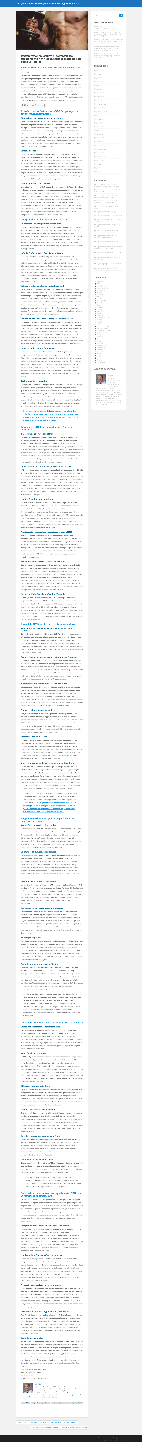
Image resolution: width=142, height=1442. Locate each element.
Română (100, 341)
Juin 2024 (99, 168)
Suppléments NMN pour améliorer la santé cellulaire (107, 258)
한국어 (99, 324)
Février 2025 (100, 138)
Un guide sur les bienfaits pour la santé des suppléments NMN (48, 3)
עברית (99, 313)
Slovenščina (101, 349)
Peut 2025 (99, 126)
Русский (100, 343)
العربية (99, 286)
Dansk (99, 299)
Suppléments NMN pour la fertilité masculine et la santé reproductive (106, 242)
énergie (33, 1403)
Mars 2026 (99, 89)
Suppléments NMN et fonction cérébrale (109, 215)
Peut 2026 (99, 81)
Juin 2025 (99, 123)
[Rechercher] (121, 15)
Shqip (99, 284)
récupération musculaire (63, 1403)
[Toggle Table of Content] (42, 105)
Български (101, 290)
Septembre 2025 (101, 111)
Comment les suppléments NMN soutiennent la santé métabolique (105, 201)
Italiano (100, 320)
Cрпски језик (102, 345)
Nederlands (101, 301)
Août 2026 (99, 70)
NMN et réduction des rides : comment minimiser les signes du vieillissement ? (106, 27)
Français (100, 307)
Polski (99, 337)
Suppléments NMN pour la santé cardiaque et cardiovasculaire (105, 236)
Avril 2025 (99, 130)
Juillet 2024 (99, 164)
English (100, 282)
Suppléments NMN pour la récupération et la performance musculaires (60, 67)
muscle (53, 1403)
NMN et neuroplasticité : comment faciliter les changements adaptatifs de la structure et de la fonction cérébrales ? (108, 41)
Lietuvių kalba (102, 328)
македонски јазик (104, 330)
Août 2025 (99, 115)
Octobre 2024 (100, 153)
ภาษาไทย (100, 358)
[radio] (22, 1375)
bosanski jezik (102, 288)
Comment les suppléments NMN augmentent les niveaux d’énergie (105, 196)
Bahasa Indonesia (103, 318)
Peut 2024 (99, 171)
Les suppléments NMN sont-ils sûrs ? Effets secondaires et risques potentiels (107, 185)
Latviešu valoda (103, 326)
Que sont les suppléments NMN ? (107, 268)
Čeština (100, 296)
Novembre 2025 (101, 104)
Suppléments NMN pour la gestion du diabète (107, 225)
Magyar (100, 316)
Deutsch (100, 309)
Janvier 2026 (100, 96)
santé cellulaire (26, 1403)
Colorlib (110, 1440)
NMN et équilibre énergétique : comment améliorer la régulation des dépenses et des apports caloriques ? (108, 34)
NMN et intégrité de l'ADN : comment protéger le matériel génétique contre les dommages (107, 55)
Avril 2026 (99, 85)
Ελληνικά (100, 311)
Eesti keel (100, 303)
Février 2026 (100, 93)
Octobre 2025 (100, 108)
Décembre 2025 (101, 100)
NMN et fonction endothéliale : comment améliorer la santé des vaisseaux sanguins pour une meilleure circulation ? (107, 48)
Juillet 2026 (99, 74)
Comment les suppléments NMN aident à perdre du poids (108, 190)
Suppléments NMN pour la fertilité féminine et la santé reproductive (106, 231)
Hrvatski (100, 294)
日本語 (99, 322)
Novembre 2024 (101, 149)
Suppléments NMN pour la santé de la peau (107, 253)
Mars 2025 (99, 134)
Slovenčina (101, 347)
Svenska (100, 354)
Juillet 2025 (99, 119)
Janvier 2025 (100, 141)
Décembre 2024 (101, 145)
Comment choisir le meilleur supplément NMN (108, 207)
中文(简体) (101, 292)
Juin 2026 (99, 78)
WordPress (123, 1440)
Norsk (99, 335)
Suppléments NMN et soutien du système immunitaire (108, 220)
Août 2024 (99, 160)
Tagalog (100, 356)
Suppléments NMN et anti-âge (106, 212)
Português (101, 339)
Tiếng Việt (101, 362)
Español (100, 351)
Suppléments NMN (77, 1403)
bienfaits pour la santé (43, 1403)
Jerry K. (34, 67)
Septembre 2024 (101, 156)
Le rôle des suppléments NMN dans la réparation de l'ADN (107, 264)
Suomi (99, 305)
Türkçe (99, 360)
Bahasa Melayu (102, 332)
